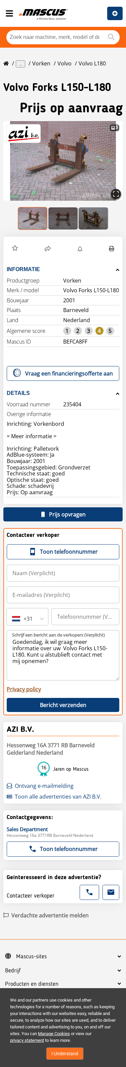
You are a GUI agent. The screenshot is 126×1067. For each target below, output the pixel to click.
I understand (64, 1053)
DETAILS (18, 393)
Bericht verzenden (63, 705)
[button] (63, 161)
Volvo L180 (92, 63)
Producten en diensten (31, 984)
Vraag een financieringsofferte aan (69, 373)
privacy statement (27, 1040)
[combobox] (12, 618)
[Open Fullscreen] (116, 194)
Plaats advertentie (115, 13)
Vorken (41, 63)
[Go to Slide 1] (33, 218)
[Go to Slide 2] (63, 218)
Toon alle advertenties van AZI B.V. (58, 796)
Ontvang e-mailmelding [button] (44, 786)
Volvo (64, 63)
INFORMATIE (23, 269)
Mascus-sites (31, 957)
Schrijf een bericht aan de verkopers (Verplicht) (58, 635)
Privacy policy (24, 689)
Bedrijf (13, 971)
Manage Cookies (54, 1033)
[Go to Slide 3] (93, 218)
